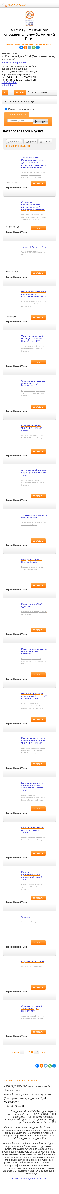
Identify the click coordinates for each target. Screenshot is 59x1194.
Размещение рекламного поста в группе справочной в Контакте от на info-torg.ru (33, 304)
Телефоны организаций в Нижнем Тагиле (34, 516)
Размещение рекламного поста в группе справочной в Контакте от (34, 294)
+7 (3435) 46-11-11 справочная (19, 79)
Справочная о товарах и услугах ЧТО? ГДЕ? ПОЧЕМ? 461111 (33, 383)
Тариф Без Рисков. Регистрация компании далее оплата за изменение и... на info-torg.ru (33, 175)
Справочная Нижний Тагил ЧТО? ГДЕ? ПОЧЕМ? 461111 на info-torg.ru (33, 1018)
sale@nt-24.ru (9, 82)
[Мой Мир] (38, 47)
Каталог (20, 92)
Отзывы (32, 92)
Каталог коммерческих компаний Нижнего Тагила (32, 830)
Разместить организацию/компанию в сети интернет (34, 651)
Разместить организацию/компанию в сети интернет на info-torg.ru (34, 661)
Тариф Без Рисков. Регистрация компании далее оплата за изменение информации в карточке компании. (33, 162)
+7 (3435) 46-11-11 (14, 1106)
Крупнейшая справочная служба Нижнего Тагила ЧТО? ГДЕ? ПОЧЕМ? (33, 740)
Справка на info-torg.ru (29, 922)
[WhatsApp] (34, 47)
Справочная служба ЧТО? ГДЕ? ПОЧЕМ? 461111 (31, 428)
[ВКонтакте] (21, 47)
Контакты (45, 92)
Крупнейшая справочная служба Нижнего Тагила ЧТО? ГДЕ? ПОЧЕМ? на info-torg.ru (33, 750)
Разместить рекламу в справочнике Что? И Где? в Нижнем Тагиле (34, 696)
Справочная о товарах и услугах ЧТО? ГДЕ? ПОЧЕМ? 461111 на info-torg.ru (33, 393)
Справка (25, 917)
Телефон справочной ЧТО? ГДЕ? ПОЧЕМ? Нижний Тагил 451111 (32, 338)
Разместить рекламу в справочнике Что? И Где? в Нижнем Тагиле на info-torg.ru (32, 706)
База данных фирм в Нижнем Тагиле (31, 560)
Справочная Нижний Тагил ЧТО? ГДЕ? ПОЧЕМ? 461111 (31, 1008)
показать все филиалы (14, 62)
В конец (43, 1052)
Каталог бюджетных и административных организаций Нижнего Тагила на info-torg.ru (33, 797)
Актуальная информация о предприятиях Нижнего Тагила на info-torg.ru (33, 482)
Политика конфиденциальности (29, 1178)
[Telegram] (29, 47)
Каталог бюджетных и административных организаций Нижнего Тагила (32, 786)
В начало (13, 1052)
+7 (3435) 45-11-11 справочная (19, 77)
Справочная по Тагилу (32, 961)
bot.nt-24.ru (8, 85)
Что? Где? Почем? (17, 5)
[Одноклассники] (25, 47)
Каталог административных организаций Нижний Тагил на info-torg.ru (32, 887)
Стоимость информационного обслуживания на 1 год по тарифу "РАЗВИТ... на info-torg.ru (33, 217)
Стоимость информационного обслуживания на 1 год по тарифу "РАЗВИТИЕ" (33, 206)
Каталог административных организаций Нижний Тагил (31, 876)
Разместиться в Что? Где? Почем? (31, 605)
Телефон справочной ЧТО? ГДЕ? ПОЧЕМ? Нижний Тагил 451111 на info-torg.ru (33, 348)
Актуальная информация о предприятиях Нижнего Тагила (33, 472)
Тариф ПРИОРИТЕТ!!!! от (34, 247)
